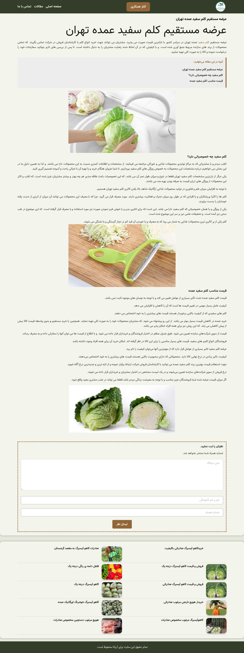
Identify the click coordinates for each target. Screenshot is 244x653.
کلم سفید (203, 42)
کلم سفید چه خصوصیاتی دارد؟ (206, 75)
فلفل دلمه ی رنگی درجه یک (83, 566)
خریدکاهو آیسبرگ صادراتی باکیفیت (184, 548)
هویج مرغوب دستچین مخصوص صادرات (76, 620)
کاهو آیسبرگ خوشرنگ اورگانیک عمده (78, 602)
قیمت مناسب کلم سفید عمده (206, 81)
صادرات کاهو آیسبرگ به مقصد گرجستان (76, 548)
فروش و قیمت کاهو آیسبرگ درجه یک (182, 566)
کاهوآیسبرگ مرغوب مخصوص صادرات (182, 620)
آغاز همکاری (138, 6)
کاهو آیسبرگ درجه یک (86, 584)
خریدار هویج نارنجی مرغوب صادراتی (183, 602)
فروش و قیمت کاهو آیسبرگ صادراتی (183, 584)
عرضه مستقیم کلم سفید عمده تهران (202, 69)
